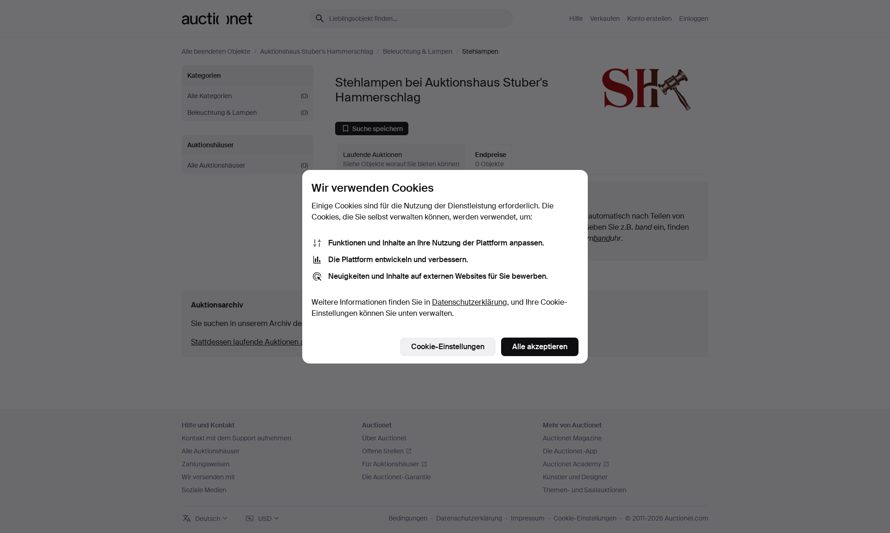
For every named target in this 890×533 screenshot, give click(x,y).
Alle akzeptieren (539, 346)
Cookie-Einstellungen (447, 346)
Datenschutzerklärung (469, 302)
